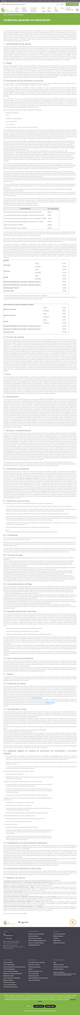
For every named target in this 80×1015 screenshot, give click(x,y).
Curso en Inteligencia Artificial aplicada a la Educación (66, 1)
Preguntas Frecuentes (59, 943)
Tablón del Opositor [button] (49, 9)
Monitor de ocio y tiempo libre (36, 934)
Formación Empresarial (34, 967)
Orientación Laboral (33, 975)
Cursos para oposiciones (9, 984)
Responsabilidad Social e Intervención (38, 978)
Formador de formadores (35, 938)
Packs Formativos (8, 962)
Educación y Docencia (34, 964)
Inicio (4, 15)
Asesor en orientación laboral (36, 943)
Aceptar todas (50, 1006)
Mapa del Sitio (57, 940)
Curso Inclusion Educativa (13, 1)
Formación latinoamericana (10, 987)
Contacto (55, 938)
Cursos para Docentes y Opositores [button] (34, 9)
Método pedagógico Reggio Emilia (37, 940)
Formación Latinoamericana (69, 8)
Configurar (28, 1006)
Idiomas (30, 969)
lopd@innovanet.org (37, 697)
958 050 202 (9, 938)
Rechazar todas (39, 1006)
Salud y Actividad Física (34, 980)
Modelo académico (58, 936)
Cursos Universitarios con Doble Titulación (14, 967)
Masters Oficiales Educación (24, 9)
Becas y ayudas (43, 9)
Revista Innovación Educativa (60, 967)
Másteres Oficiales (8, 980)
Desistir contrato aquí (58, 972)
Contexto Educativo (58, 969)
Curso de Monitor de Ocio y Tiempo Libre (44, 1)
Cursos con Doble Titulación (10, 971)
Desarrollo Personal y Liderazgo (36, 962)
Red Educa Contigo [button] (56, 9)
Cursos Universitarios (8, 964)
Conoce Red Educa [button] (17, 9)
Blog (62, 8)
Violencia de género (33, 936)
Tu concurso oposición (59, 934)
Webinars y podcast (58, 964)
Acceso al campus (72, 4)
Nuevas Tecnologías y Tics (35, 971)
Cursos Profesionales (9, 969)
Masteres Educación (8, 975)
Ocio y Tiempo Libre (33, 973)
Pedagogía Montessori (34, 945)
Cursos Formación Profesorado (11, 978)
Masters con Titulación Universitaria (12, 973)
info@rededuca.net (8, 935)
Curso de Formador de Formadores (27, 1)
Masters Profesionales (9, 982)
